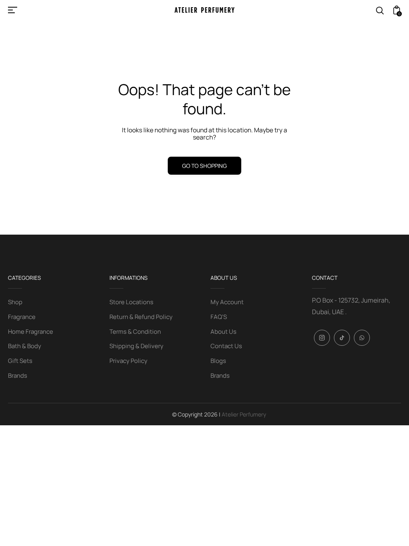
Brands (17, 375)
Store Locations (131, 302)
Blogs (218, 361)
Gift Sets (20, 361)
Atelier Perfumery (244, 414)
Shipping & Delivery (136, 346)
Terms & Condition (135, 331)
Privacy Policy (128, 361)
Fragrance (22, 317)
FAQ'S (218, 317)
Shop (15, 302)
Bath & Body (24, 346)
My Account (227, 302)
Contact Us (226, 346)
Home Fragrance (30, 331)
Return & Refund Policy (141, 317)
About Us (223, 331)
